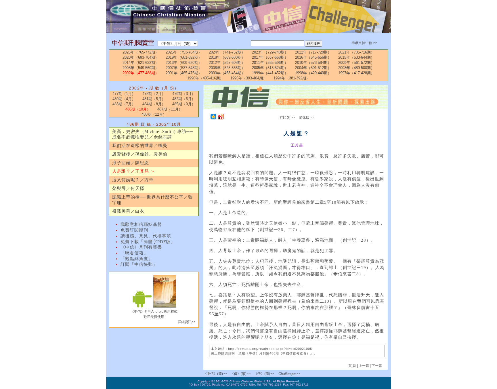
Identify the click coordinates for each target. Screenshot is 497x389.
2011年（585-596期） (270, 62)
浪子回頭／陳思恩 (130, 163)
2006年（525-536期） (227, 68)
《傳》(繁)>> (240, 374)
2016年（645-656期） (313, 57)
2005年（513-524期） (270, 68)
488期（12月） (154, 114)
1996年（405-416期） (205, 78)
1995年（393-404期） (248, 78)
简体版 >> (306, 118)
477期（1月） (123, 93)
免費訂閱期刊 (134, 230)
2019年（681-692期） (184, 57)
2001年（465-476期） (184, 73)
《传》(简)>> (264, 374)
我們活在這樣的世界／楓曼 (139, 145)
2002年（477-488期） (141, 73)
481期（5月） (153, 99)
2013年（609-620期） (184, 62)
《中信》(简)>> (215, 374)
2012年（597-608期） (227, 62)
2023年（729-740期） (270, 52)
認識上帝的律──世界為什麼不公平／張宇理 (152, 200)
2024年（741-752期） (227, 52)
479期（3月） (183, 93)
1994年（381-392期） (292, 78)
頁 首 (352, 366)
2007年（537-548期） (184, 68)
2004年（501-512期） (313, 68)
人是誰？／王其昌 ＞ (133, 171)
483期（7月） (123, 104)
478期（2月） (153, 93)
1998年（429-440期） (313, 73)
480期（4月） (123, 99)
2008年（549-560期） (141, 68)
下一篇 (377, 366)
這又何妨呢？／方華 (133, 180)
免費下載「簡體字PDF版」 (148, 241)
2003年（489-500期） (356, 68)
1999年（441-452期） (270, 73)
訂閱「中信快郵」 (139, 264)
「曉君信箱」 (134, 253)
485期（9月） (183, 104)
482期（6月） (183, 99)
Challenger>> (289, 374)
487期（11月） (169, 109)
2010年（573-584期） (313, 62)
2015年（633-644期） (356, 57)
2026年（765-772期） (141, 52)
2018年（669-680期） (227, 57)
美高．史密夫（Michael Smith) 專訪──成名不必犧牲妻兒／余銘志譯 (152, 134)
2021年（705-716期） (356, 52)
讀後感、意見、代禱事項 (146, 236)
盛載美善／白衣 (128, 211)
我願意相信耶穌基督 (141, 224)
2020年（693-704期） (141, 57)
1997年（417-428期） (356, 73)
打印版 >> (287, 118)
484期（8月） (153, 104)
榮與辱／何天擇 (128, 188)
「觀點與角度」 (137, 258)
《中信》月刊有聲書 (141, 247)
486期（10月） (137, 109)
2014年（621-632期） (141, 62)
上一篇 (364, 366)
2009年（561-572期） (356, 62)
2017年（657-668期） (270, 57)
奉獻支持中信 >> (364, 43)
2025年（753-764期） (184, 52)
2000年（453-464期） (227, 73)
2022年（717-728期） (313, 52)
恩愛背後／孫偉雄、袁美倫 (139, 154)
